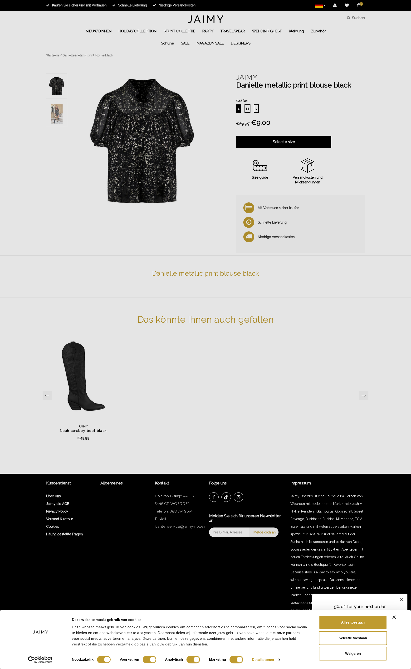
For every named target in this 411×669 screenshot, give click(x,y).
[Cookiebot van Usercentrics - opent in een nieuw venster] (40, 659)
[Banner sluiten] (394, 617)
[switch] (149, 659)
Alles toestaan (353, 622)
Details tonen (263, 660)
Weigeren (353, 653)
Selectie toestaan (353, 638)
